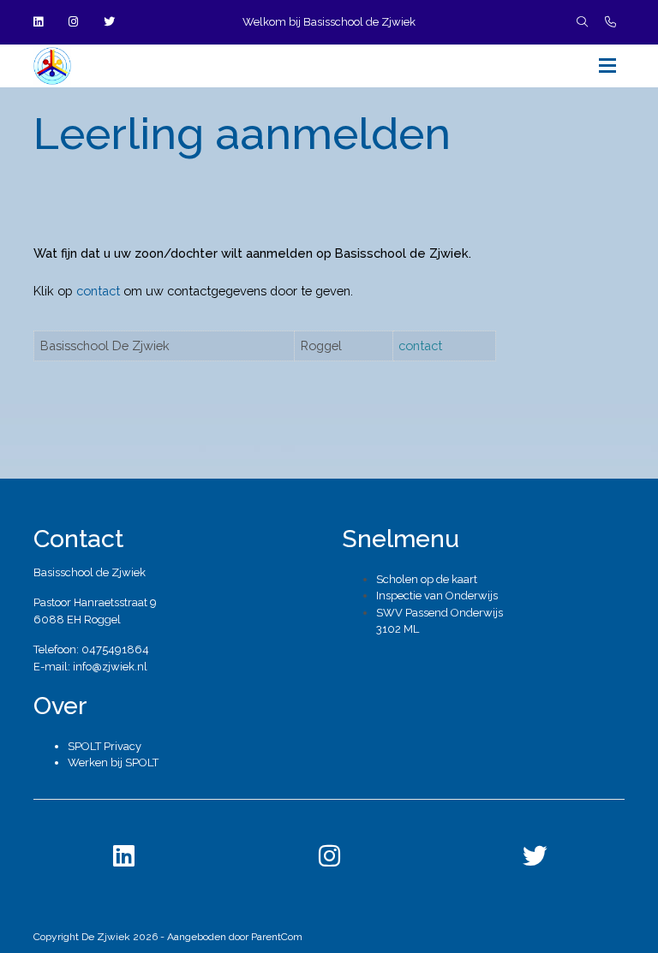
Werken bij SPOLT (113, 762)
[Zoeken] (582, 22)
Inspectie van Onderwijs (437, 595)
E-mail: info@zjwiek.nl (90, 666)
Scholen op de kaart (426, 579)
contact (98, 290)
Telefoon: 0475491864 (91, 649)
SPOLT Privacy (104, 746)
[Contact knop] (610, 22)
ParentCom (276, 937)
